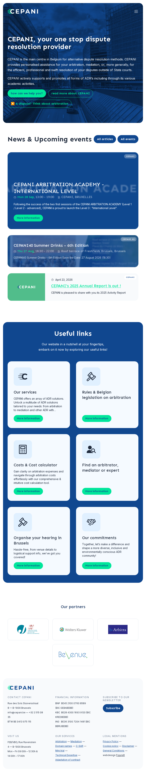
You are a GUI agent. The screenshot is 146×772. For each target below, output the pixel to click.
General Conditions (113, 750)
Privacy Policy (110, 741)
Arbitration (61, 741)
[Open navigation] (136, 11)
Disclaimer (128, 746)
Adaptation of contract (67, 759)
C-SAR (79, 746)
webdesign (114, 755)
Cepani (130, 156)
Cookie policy (110, 746)
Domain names (63, 746)
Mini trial (59, 750)
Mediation (76, 741)
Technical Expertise (66, 755)
